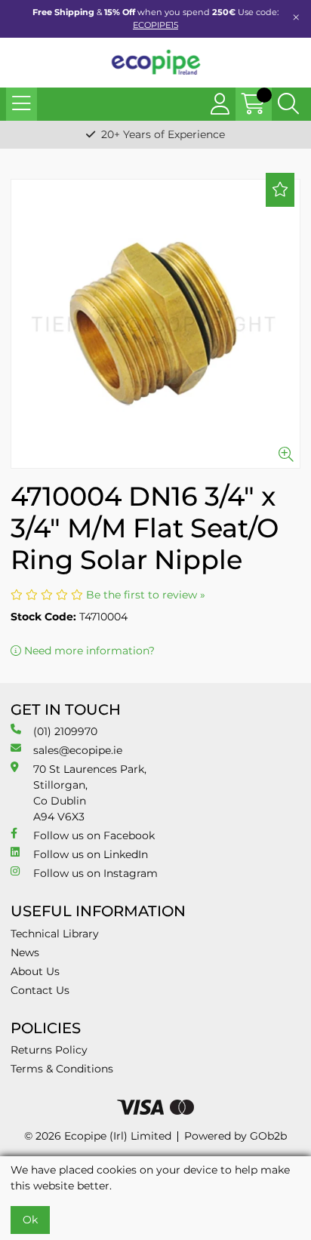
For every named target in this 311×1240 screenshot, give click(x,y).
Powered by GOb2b (235, 1136)
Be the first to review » (145, 595)
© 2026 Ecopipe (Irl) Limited (97, 1136)
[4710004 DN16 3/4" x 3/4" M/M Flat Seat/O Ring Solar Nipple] (155, 324)
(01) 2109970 (65, 731)
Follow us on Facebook (94, 835)
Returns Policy (49, 1050)
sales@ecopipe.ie (77, 750)
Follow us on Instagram (95, 873)
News (25, 952)
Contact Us (40, 990)
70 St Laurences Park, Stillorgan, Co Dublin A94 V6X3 (89, 792)
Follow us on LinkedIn (90, 854)
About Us (35, 971)
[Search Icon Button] (288, 104)
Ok (30, 1219)
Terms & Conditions (62, 1068)
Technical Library (55, 933)
